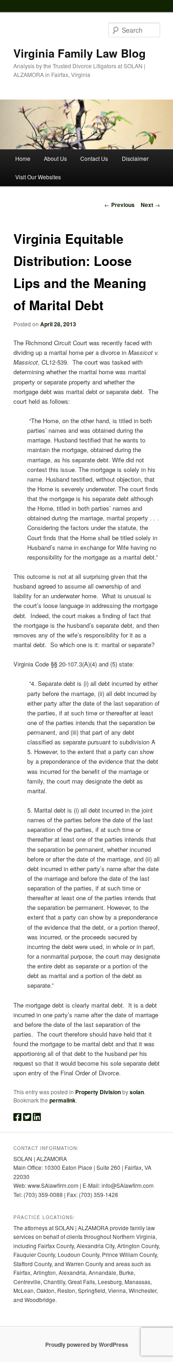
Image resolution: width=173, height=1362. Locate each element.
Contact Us (94, 158)
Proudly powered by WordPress (86, 1344)
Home (22, 158)
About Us (55, 158)
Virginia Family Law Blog (79, 53)
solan (137, 1092)
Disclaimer (135, 158)
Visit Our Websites (38, 177)
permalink (62, 1100)
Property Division (98, 1092)
